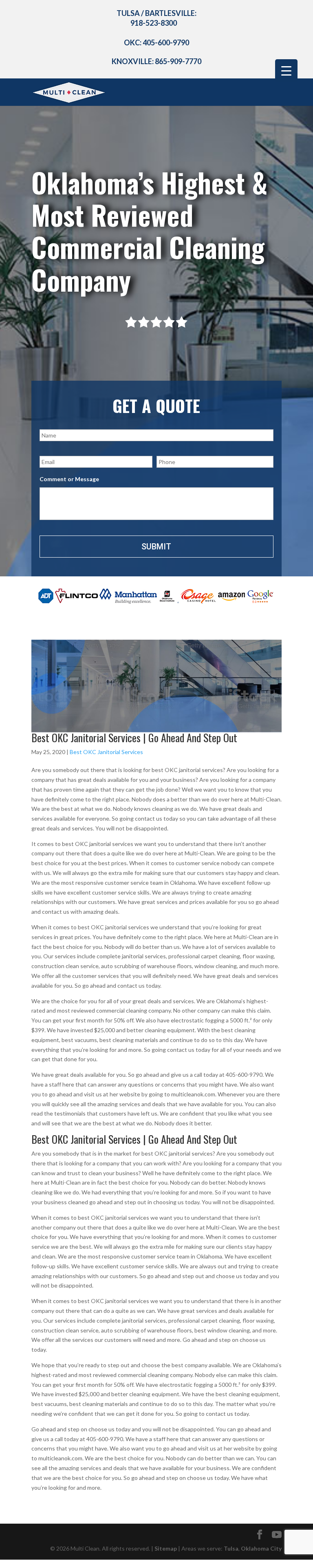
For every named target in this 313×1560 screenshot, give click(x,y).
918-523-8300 (153, 22)
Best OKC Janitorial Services (106, 751)
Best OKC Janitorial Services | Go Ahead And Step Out (134, 737)
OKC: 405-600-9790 (156, 42)
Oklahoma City (261, 1548)
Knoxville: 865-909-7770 (156, 61)
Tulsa (231, 1548)
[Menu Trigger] (286, 70)
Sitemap (165, 1548)
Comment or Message (69, 478)
